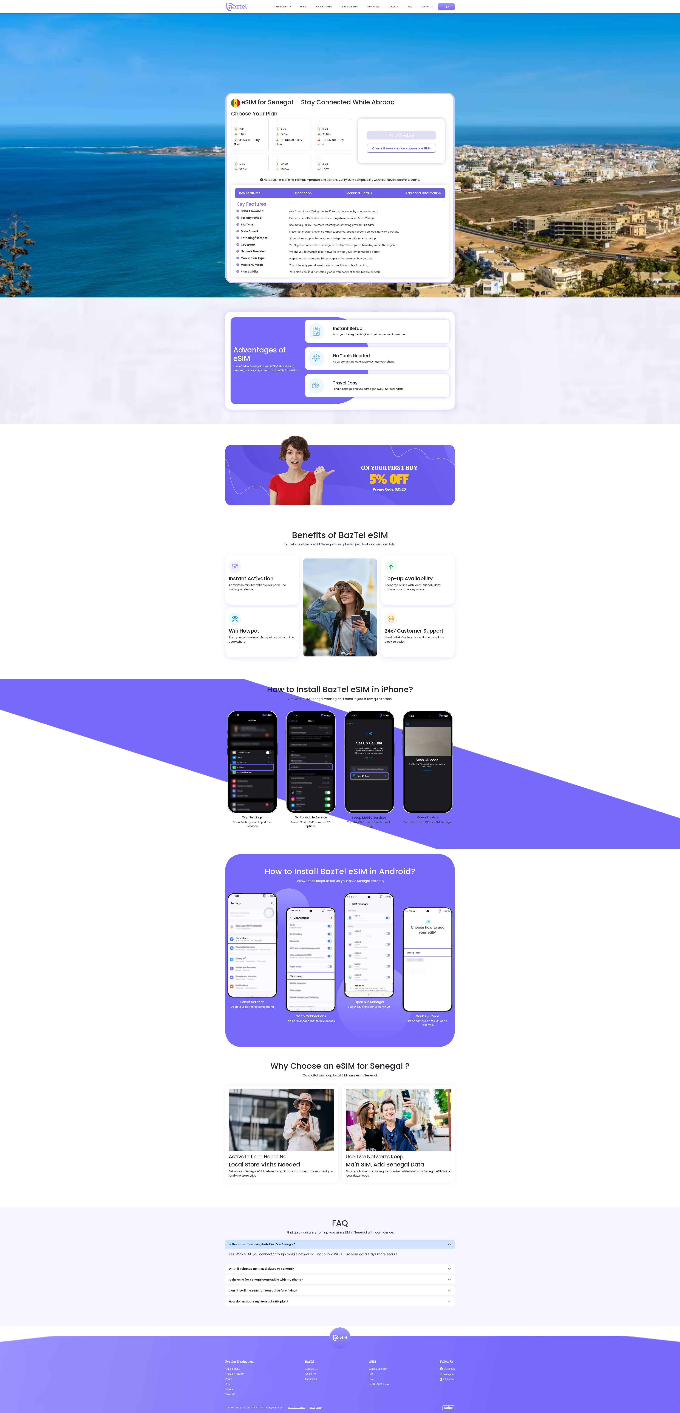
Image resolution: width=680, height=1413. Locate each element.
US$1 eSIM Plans (379, 1384)
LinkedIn (448, 1379)
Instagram (448, 1374)
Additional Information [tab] (423, 193)
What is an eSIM (349, 6)
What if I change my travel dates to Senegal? (261, 1269)
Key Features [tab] (249, 193)
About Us (393, 6)
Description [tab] (303, 193)
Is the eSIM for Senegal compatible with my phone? (266, 1280)
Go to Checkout (401, 135)
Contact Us (426, 6)
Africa (228, 1378)
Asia (227, 1384)
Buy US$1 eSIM (323, 6)
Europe (229, 1389)
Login (446, 6)
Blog (409, 6)
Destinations (280, 6)
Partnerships (373, 6)
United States (232, 1368)
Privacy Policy (316, 1407)
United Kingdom (234, 1373)
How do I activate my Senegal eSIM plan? (258, 1301)
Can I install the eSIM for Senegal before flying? (263, 1291)
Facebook (449, 1368)
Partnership (311, 1378)
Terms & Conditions (296, 1407)
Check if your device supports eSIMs (401, 148)
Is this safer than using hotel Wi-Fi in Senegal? (262, 1244)
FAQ (371, 1373)
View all (230, 1394)
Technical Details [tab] (358, 193)
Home (303, 6)
